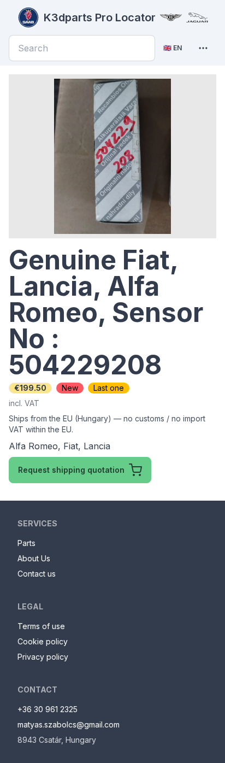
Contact (37, 689)
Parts (26, 543)
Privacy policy (42, 656)
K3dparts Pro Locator (100, 17)
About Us (33, 558)
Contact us (36, 573)
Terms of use (41, 626)
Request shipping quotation (71, 469)
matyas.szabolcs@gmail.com (68, 724)
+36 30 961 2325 (47, 709)
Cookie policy (42, 641)
